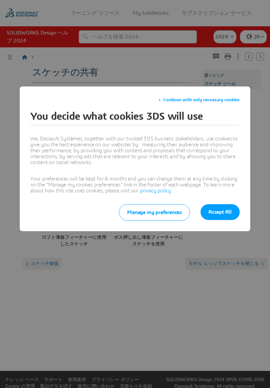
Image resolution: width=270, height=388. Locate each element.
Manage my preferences (154, 212)
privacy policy (155, 190)
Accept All (220, 212)
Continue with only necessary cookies (201, 100)
